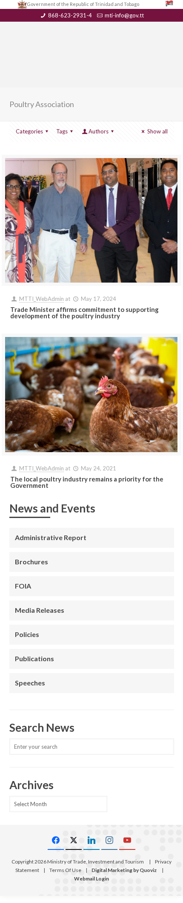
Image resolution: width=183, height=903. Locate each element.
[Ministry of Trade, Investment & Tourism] (91, 41)
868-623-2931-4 (70, 15)
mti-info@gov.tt (124, 15)
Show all (157, 131)
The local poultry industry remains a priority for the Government (86, 482)
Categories (29, 131)
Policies (27, 634)
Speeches (30, 683)
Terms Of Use (65, 870)
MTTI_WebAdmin (41, 298)
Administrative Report (50, 537)
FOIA (23, 586)
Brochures (31, 562)
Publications (34, 658)
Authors (99, 131)
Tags (62, 131)
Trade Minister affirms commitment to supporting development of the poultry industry (84, 313)
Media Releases (39, 610)
